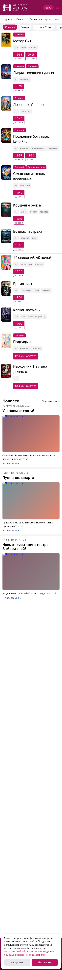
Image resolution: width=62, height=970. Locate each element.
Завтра (25, 27)
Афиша (8, 19)
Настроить (17, 962)
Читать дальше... (11, 463)
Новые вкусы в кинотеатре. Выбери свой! (26, 547)
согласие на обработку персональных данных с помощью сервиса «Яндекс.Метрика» (30, 953)
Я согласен (44, 962)
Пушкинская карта (40, 19)
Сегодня (10, 27)
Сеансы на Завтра (25, 356)
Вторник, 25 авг (43, 27)
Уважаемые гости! (18, 411)
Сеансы (21, 19)
